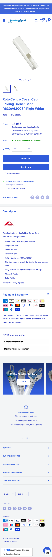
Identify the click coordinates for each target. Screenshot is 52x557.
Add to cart (26, 158)
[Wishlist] (41, 20)
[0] (47, 20)
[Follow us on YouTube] (25, 508)
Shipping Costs (33, 127)
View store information (15, 188)
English (6, 494)
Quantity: (6, 148)
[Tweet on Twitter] (42, 197)
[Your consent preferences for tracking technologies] (47, 552)
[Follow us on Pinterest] (20, 508)
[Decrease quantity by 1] (15, 148)
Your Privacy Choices (19, 550)
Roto (5, 115)
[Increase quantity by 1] (29, 148)
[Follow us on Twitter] (9, 508)
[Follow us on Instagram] (15, 508)
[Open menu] (4, 20)
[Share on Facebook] (32, 197)
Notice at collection (11, 554)
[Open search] (36, 20)
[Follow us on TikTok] (30, 508)
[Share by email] (47, 197)
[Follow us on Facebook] (4, 508)
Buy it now (26, 167)
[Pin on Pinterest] (37, 197)
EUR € (20, 494)
